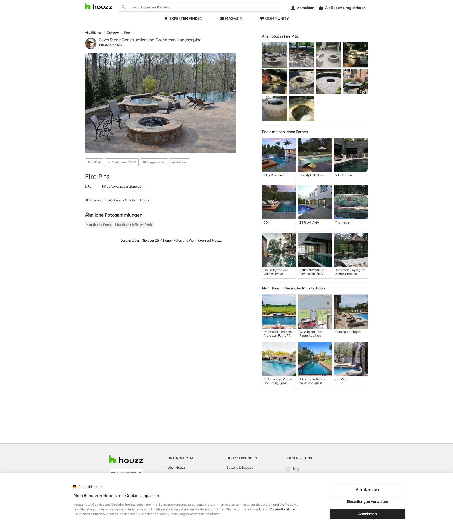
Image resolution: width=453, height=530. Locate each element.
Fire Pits (291, 36)
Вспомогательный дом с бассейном (312, 271)
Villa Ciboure (344, 175)
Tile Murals (342, 222)
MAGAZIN (234, 18)
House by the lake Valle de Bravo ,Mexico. (276, 272)
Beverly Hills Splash (312, 175)
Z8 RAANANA (309, 222)
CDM (267, 222)
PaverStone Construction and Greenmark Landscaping (150, 39)
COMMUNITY (277, 18)
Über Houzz (176, 468)
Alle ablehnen (367, 489)
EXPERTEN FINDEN (185, 18)
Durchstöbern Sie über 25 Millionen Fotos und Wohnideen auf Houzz (171, 240)
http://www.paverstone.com (123, 186)
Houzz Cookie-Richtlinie (277, 509)
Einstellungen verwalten (367, 501)
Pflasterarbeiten (110, 45)
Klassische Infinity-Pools (133, 225)
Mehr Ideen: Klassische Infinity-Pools (293, 288)
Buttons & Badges (239, 468)
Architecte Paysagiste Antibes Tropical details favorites (350, 272)
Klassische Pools (98, 225)
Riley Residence (274, 175)
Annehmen (367, 514)
